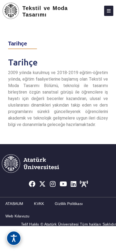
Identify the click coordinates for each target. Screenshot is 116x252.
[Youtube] (63, 184)
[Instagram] (52, 184)
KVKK (39, 203)
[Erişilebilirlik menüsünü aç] (13, 238)
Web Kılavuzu (17, 216)
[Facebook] (32, 184)
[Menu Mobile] (108, 11)
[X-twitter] (42, 184)
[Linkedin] (73, 184)
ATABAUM (14, 203)
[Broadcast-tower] (84, 184)
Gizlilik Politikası (69, 203)
